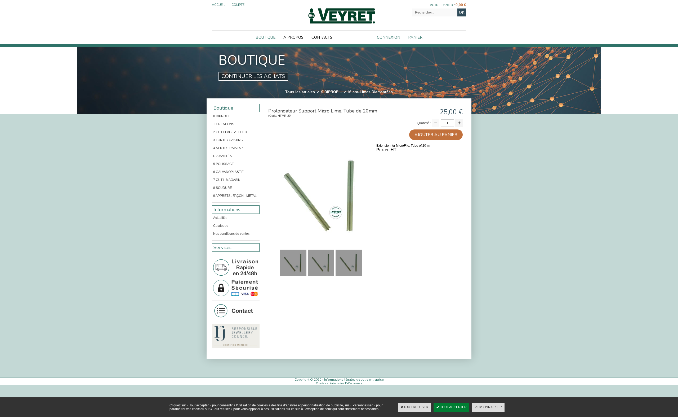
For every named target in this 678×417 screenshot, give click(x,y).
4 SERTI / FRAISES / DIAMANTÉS (228, 152)
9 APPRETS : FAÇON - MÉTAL (235, 196)
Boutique (265, 37)
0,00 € (461, 5)
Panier (415, 37)
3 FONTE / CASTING (228, 140)
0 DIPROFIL (331, 92)
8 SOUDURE (222, 188)
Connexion (388, 37)
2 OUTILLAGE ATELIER (230, 132)
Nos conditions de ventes (231, 234)
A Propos (293, 37)
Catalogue (220, 226)
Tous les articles (300, 92)
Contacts (321, 37)
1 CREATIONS (223, 124)
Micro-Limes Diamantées (370, 92)
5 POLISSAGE (223, 164)
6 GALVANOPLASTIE (228, 172)
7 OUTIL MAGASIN (226, 180)
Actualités (220, 218)
